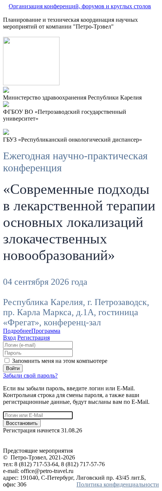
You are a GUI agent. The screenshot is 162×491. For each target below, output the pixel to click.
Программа (45, 331)
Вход (9, 337)
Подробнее (17, 331)
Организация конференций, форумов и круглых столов (80, 6)
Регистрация (33, 337)
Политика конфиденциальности (117, 484)
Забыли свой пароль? (30, 375)
